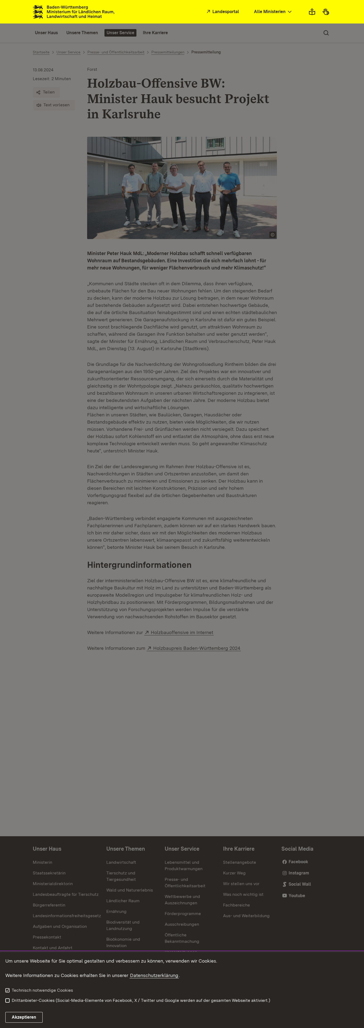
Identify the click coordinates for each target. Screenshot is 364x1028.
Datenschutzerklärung (154, 975)
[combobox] (273, 11)
